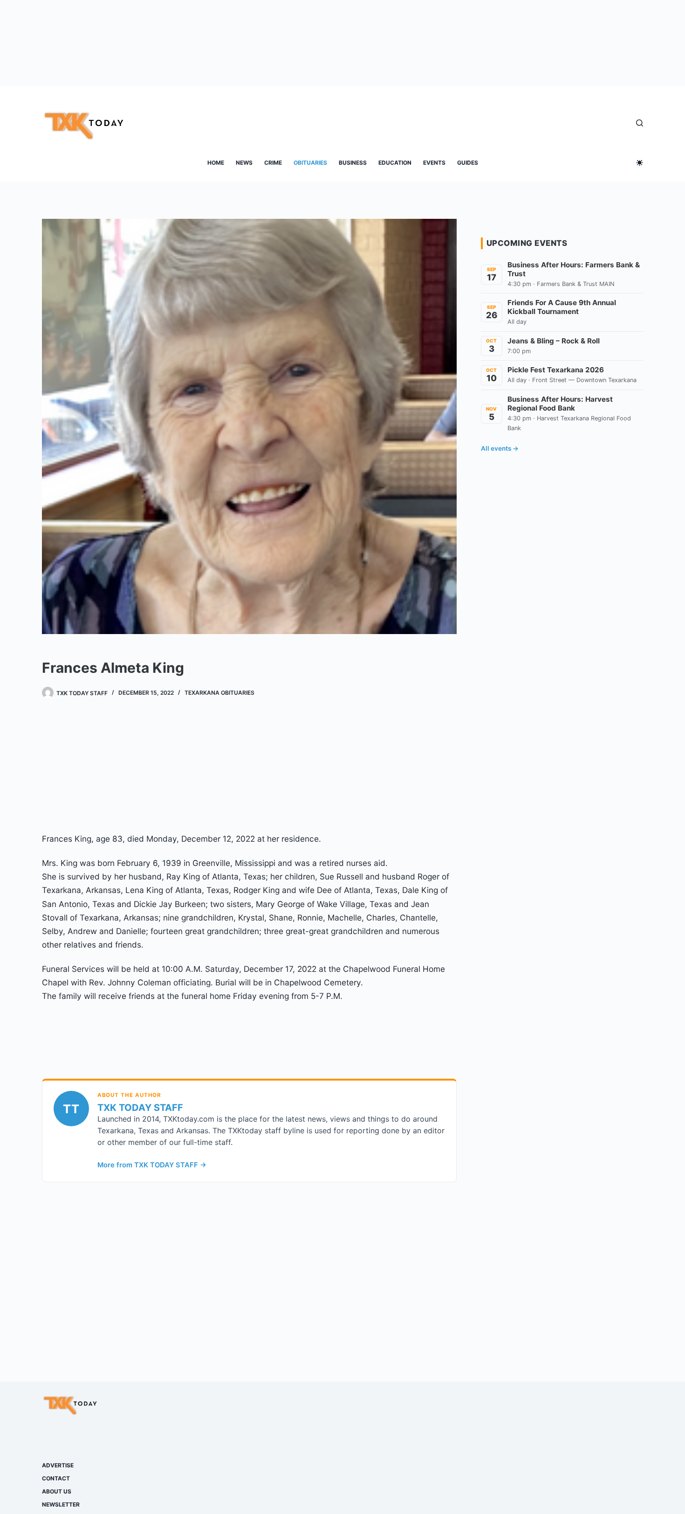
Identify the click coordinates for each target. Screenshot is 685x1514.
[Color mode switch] (639, 162)
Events (434, 162)
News (244, 162)
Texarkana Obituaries (219, 692)
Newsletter (61, 1504)
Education (394, 162)
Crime (273, 162)
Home (215, 162)
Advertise (58, 1465)
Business (353, 162)
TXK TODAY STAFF (140, 1107)
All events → (500, 448)
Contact (56, 1478)
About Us (56, 1491)
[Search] (639, 122)
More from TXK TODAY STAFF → (151, 1165)
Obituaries (310, 162)
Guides (467, 162)
